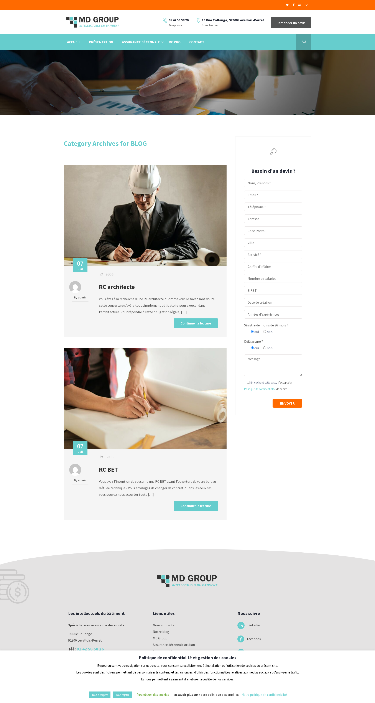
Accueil (73, 42)
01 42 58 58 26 (90, 649)
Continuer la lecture (196, 323)
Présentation (101, 42)
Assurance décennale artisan (174, 644)
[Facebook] (294, 5)
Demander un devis (290, 23)
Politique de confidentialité (260, 389)
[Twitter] (287, 5)
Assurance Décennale (141, 42)
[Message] (306, 5)
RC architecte (117, 287)
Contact (196, 42)
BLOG (109, 274)
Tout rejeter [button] (122, 695)
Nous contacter (164, 625)
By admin (80, 297)
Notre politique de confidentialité (264, 695)
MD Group (160, 638)
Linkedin (251, 625)
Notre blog (161, 631)
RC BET (108, 469)
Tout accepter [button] (100, 695)
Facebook (251, 639)
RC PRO (175, 42)
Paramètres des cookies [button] (153, 695)
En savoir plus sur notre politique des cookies (206, 695)
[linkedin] (300, 5)
